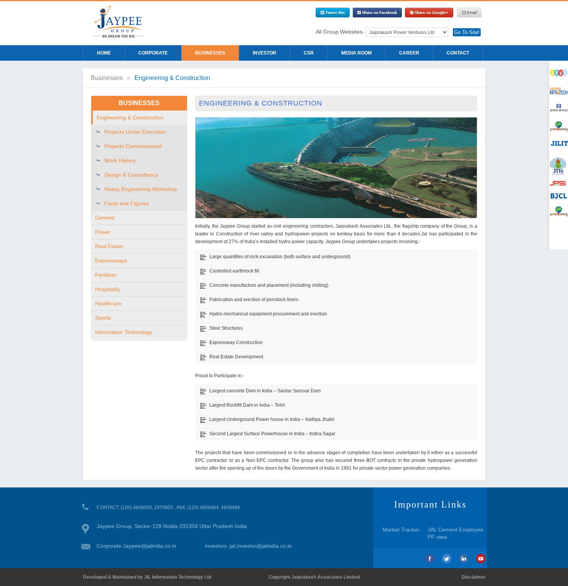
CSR (309, 53)
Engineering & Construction (172, 78)
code (558, 72)
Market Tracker (401, 529)
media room (356, 53)
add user (558, 90)
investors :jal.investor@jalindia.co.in (248, 546)
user (558, 163)
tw (447, 559)
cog (558, 108)
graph (558, 127)
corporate (153, 53)
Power (103, 232)
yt (481, 559)
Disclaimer (474, 577)
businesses (210, 53)
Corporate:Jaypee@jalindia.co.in (136, 546)
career (409, 53)
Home (104, 53)
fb (430, 559)
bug (558, 145)
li (464, 559)
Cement (104, 218)
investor (264, 53)
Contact (458, 53)
